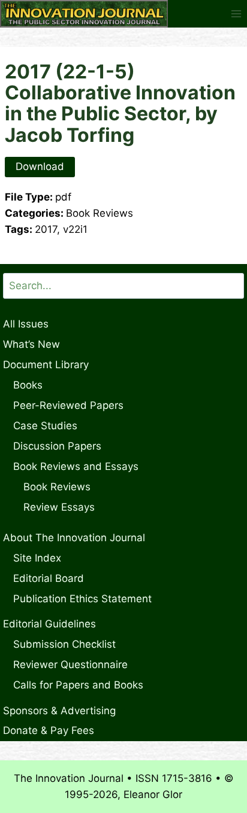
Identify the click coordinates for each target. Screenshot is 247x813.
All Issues (26, 324)
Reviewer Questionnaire (70, 665)
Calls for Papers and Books (78, 685)
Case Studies (45, 426)
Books (28, 385)
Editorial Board (48, 578)
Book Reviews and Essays (75, 466)
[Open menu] (236, 13)
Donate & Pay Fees (48, 730)
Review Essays (59, 507)
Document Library (46, 365)
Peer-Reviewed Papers (68, 405)
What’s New (31, 344)
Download (40, 166)
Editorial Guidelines (49, 624)
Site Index (37, 558)
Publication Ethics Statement (82, 599)
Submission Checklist (64, 644)
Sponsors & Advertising (59, 711)
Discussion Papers (57, 446)
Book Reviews (57, 487)
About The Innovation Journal (74, 538)
